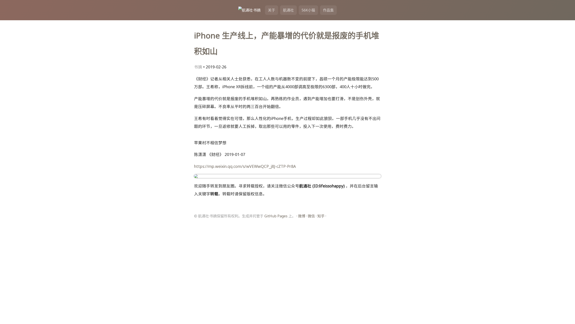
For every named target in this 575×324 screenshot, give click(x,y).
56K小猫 (308, 10)
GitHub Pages (276, 216)
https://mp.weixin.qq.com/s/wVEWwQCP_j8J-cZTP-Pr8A (245, 166)
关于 (271, 10)
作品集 (328, 10)
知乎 (321, 216)
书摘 (198, 67)
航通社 (288, 10)
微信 (311, 216)
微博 (301, 216)
